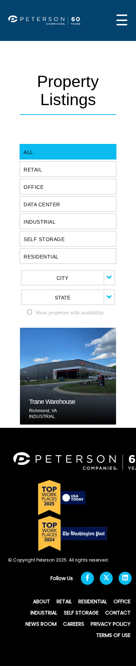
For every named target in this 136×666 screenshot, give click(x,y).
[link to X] (106, 578)
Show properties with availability (70, 312)
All (28, 152)
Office (34, 187)
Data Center (42, 204)
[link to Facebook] (87, 578)
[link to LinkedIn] (125, 578)
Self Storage (44, 239)
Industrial (39, 222)
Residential (41, 257)
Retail (33, 170)
